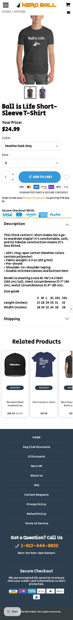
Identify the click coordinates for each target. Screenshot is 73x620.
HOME (36, 438)
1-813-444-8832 (39, 545)
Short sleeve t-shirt (44, 402)
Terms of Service (36, 523)
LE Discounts (36, 457)
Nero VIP (36, 466)
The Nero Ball (28, 611)
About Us (36, 476)
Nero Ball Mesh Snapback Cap (15, 404)
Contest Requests (36, 495)
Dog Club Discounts (36, 447)
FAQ (36, 485)
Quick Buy (15, 387)
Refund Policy (36, 514)
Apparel (20, 12)
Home (6, 12)
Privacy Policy (36, 504)
